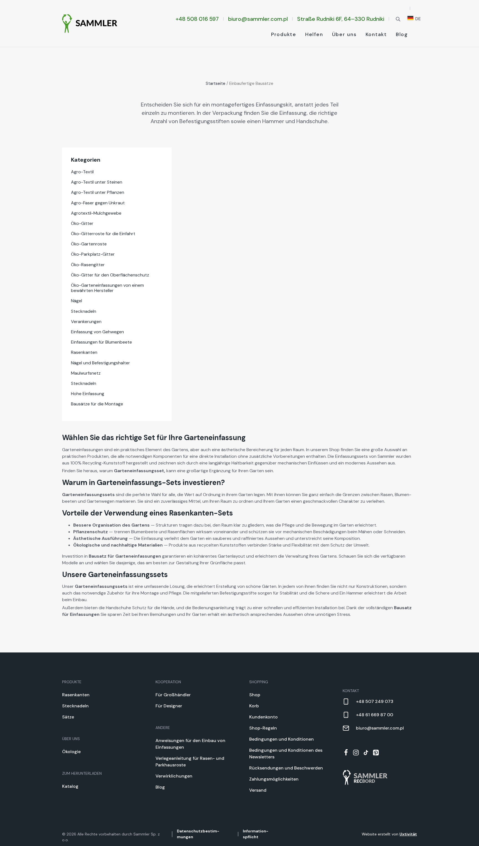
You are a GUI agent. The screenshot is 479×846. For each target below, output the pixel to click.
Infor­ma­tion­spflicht (255, 834)
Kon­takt (376, 34)
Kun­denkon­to (263, 717)
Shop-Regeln (263, 728)
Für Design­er (169, 706)
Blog (402, 34)
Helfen (314, 34)
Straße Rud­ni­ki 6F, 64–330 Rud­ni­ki (340, 18)
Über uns (344, 34)
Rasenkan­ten (76, 695)
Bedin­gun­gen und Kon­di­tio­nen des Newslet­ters (285, 753)
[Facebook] (346, 752)
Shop (254, 695)
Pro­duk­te (283, 34)
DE (417, 19)
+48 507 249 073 (374, 701)
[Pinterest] (376, 752)
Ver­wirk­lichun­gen (174, 776)
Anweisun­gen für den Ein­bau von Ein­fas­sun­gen (190, 744)
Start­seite (215, 83)
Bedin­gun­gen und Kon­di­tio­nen (281, 739)
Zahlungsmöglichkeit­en (274, 779)
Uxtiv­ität (408, 834)
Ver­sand (257, 790)
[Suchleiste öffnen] (398, 19)
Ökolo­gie (71, 751)
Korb (254, 706)
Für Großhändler (173, 695)
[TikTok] (366, 752)
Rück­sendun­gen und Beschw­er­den (286, 768)
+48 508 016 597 (197, 18)
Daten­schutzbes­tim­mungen (198, 834)
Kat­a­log (70, 786)
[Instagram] (356, 752)
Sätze (68, 717)
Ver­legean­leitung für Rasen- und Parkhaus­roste (190, 761)
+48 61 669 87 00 (374, 715)
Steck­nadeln (75, 706)
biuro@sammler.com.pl (258, 18)
